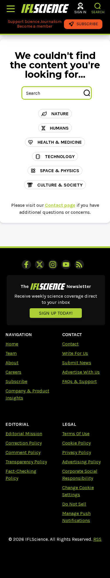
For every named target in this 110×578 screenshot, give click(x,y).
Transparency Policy (26, 462)
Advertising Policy (81, 462)
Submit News (76, 362)
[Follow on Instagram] (52, 264)
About (12, 362)
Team (11, 353)
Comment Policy (23, 452)
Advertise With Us (81, 372)
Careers (13, 372)
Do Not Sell (74, 504)
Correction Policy (24, 443)
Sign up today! (55, 313)
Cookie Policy (76, 443)
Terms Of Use (75, 433)
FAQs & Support (79, 381)
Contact (70, 344)
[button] (97, 6)
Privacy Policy (76, 452)
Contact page (60, 205)
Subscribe (16, 381)
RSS (97, 539)
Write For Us (75, 353)
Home (12, 344)
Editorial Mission (24, 433)
